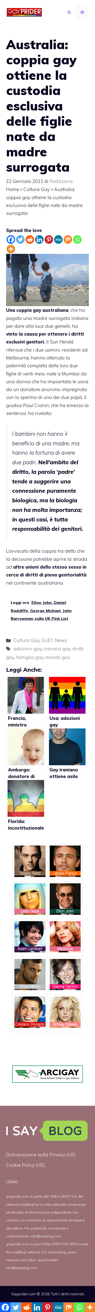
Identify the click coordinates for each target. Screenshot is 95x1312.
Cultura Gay (36, 189)
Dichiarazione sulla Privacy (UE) (41, 1155)
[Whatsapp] (77, 239)
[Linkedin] (39, 239)
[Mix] (68, 239)
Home (12, 189)
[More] (11, 249)
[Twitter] (20, 239)
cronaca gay (57, 649)
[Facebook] (11, 239)
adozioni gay (27, 649)
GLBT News (54, 640)
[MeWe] (58, 239)
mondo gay (57, 657)
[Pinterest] (49, 239)
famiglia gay (29, 657)
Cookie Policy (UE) (25, 1165)
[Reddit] (30, 239)
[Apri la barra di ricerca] (69, 12)
